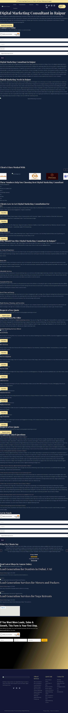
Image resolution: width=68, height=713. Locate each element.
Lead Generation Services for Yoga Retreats (26, 596)
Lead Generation (37, 685)
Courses (31, 4)
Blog (37, 4)
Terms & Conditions (54, 710)
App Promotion (37, 688)
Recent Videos (48, 688)
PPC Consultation (38, 683)
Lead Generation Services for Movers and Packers (29, 582)
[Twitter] (49, 5)
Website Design (37, 687)
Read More (2, 578)
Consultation (22, 4)
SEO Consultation (38, 681)
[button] (65, 1)
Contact (15, 8)
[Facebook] (46, 5)
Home (14, 4)
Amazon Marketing (38, 690)
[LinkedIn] (54, 5)
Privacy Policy (46, 710)
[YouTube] (47, 7)
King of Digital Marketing (24, 710)
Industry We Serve (49, 690)
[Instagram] (51, 5)
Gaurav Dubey (3, 573)
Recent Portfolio (49, 686)
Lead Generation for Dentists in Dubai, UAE (26, 569)
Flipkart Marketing (38, 692)
